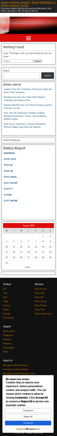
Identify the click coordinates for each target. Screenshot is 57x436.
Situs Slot (39, 293)
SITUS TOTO (10, 159)
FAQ (5, 351)
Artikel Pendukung (11, 140)
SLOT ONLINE (11, 200)
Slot (5, 297)
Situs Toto (40, 309)
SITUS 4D (8, 171)
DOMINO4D (9, 153)
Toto (5, 293)
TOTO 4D (8, 165)
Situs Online (41, 305)
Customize (28, 410)
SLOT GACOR (10, 183)
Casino (6, 305)
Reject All (28, 416)
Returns (7, 343)
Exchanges (8, 347)
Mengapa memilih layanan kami (19, 373)
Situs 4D (39, 297)
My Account (9, 331)
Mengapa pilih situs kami (15, 365)
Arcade (6, 313)
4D (4, 289)
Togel (6, 301)
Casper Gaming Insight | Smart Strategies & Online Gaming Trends (28, 4)
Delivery (7, 339)
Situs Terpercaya (43, 313)
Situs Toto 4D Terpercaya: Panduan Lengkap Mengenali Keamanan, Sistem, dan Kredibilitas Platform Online (25, 116)
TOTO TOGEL (10, 177)
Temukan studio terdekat (15, 369)
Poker (6, 309)
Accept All (28, 423)
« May (27, 267)
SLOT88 (7, 195)
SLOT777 (8, 189)
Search (6, 70)
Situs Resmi (41, 289)
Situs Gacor (41, 301)
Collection (8, 335)
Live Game (8, 317)
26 (21, 257)
